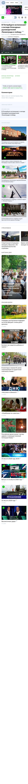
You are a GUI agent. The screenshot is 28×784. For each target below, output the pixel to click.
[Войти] (22, 17)
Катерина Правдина (13, 36)
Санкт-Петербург (6, 77)
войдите (5, 88)
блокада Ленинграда (8, 75)
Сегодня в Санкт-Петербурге (18, 34)
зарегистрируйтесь (16, 88)
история (17, 75)
